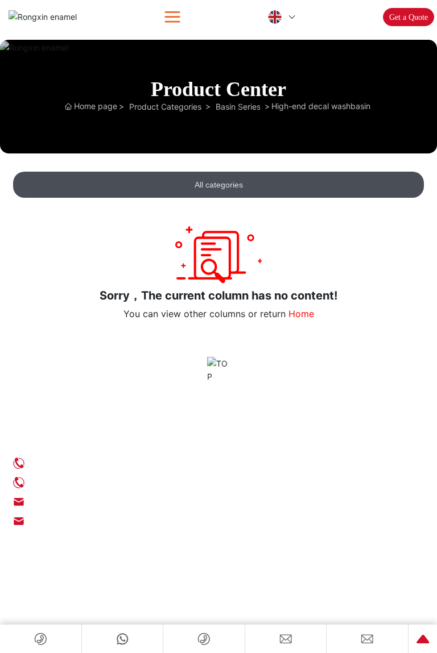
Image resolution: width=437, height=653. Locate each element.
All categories (219, 184)
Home (301, 313)
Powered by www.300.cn (67, 608)
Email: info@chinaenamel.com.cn (88, 501)
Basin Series (238, 106)
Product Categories (165, 106)
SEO (20, 608)
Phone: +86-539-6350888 (73, 463)
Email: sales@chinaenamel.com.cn (89, 521)
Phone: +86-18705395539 (74, 482)
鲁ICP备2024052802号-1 (54, 596)
